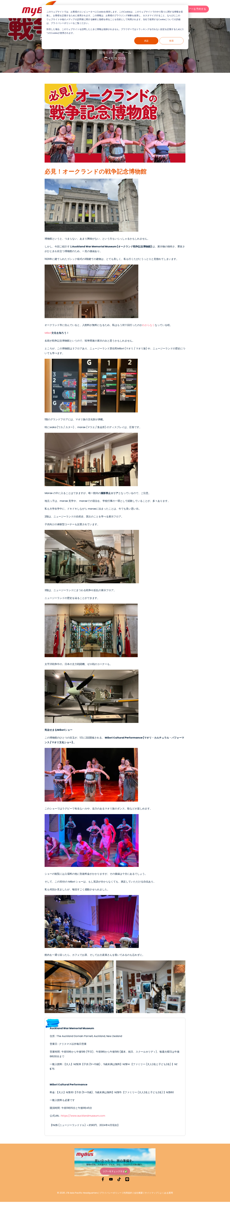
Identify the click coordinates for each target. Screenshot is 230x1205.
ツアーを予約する (196, 9)
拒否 (171, 40)
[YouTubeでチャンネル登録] (111, 1179)
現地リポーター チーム (115, 52)
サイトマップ (151, 1193)
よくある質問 (166, 1193)
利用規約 (127, 1193)
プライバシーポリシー (111, 1193)
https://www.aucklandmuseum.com (83, 1116)
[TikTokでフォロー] (119, 1179)
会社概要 (138, 1193)
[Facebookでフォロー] (103, 1179)
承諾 (146, 40)
